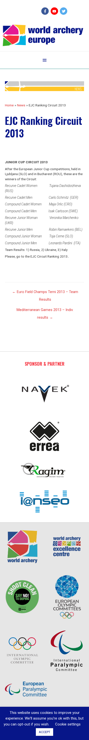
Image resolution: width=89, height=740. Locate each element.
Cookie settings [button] (68, 724)
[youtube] (55, 11)
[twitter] (64, 11)
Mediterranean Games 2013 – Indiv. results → (45, 311)
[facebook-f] (45, 11)
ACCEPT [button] (44, 732)
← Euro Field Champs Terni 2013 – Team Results (45, 293)
